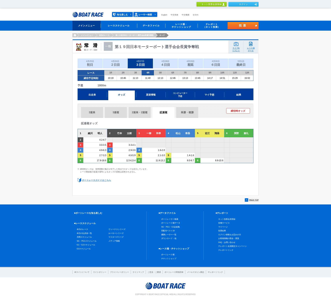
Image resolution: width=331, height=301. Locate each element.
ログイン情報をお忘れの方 (229, 235)
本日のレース (82, 229)
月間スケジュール (84, 237)
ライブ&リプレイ (236, 49)
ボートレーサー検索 (169, 219)
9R (210, 72)
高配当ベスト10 (168, 231)
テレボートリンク (225, 250)
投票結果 (222, 231)
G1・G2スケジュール (86, 245)
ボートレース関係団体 (173, 272)
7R (185, 72)
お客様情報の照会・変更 (228, 238)
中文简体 (174, 15)
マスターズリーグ (116, 237)
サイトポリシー (99, 272)
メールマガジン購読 (195, 272)
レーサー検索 (145, 14)
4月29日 (190, 63)
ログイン (243, 4)
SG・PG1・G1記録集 (170, 227)
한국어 (195, 15)
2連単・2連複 (140, 112)
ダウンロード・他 (168, 238)
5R (160, 72)
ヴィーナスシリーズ (117, 229)
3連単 (92, 112)
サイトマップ (138, 272)
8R (197, 72)
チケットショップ (168, 258)
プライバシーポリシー (119, 272)
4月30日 (215, 63)
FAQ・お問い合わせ (226, 242)
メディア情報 (114, 241)
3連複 (116, 112)
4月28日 (165, 63)
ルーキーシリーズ (116, 233)
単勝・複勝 (187, 112)
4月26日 (115, 63)
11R (235, 72)
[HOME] (74, 35)
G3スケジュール (84, 249)
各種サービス (224, 223)
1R (110, 72)
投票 (243, 25)
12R (247, 72)
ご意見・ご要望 (154, 272)
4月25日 (90, 63)
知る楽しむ (122, 14)
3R (135, 72)
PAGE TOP (254, 200)
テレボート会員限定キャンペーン (232, 246)
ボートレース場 (167, 255)
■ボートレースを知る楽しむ (88, 213)
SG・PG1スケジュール (87, 241)
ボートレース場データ (170, 223)
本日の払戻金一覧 (84, 233)
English (164, 15)
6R (172, 72)
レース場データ (251, 49)
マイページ (223, 227)
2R (123, 72)
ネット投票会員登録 (212, 4)
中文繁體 (185, 15)
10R (222, 72)
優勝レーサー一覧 (168, 235)
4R (148, 72)
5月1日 (241, 63)
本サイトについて (81, 272)
